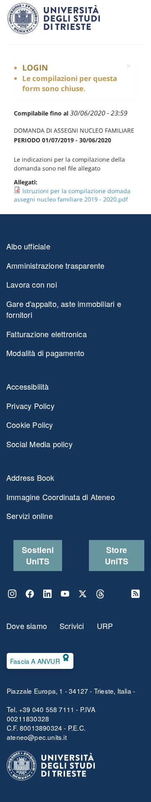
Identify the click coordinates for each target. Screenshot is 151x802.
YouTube (65, 593)
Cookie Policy (29, 424)
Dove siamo (26, 625)
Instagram (12, 593)
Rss (135, 593)
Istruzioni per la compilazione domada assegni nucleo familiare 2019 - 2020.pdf (72, 195)
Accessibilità (27, 386)
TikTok (117, 593)
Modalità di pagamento (45, 352)
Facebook (29, 593)
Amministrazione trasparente (55, 265)
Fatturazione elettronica (46, 333)
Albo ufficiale (28, 246)
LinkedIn (47, 593)
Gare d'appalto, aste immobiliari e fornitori (63, 309)
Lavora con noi (31, 284)
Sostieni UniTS (38, 555)
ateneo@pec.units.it (37, 737)
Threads (100, 593)
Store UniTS (117, 555)
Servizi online (29, 515)
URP (105, 625)
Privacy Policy (30, 405)
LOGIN (35, 67)
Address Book (30, 477)
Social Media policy (39, 443)
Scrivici (72, 625)
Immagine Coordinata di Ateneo (60, 496)
